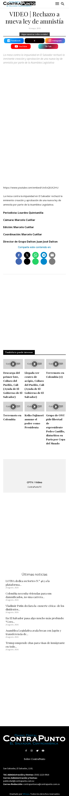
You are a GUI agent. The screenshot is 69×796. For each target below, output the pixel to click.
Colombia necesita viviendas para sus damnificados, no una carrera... (29, 595)
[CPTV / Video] (34, 470)
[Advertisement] (34, 145)
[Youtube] (43, 751)
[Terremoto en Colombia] (13, 407)
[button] (62, 4)
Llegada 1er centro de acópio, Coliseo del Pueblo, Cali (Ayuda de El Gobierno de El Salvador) (34, 385)
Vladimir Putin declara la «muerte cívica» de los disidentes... (35, 607)
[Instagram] (32, 751)
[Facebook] (26, 751)
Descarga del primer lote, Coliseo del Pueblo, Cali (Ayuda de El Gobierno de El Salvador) (12, 385)
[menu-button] (57, 4)
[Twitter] (37, 751)
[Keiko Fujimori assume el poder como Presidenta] (34, 407)
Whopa (26, 794)
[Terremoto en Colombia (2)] (56, 364)
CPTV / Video (34, 482)
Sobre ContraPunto (34, 759)
